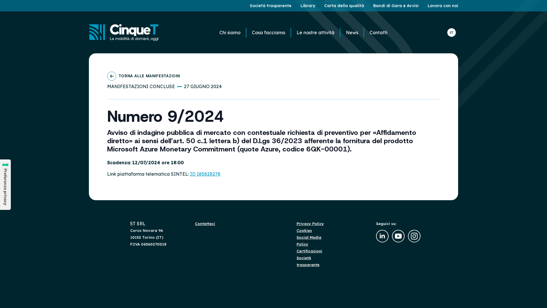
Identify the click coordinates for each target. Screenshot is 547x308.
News (352, 32)
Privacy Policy (310, 223)
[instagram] (414, 236)
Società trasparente (308, 261)
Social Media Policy (309, 240)
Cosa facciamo (268, 32)
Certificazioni (309, 251)
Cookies (304, 230)
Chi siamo (229, 32)
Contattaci (205, 223)
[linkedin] (382, 236)
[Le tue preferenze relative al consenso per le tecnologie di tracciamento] (5, 184)
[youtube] (398, 236)
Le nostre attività (315, 32)
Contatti (378, 32)
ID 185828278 (205, 174)
